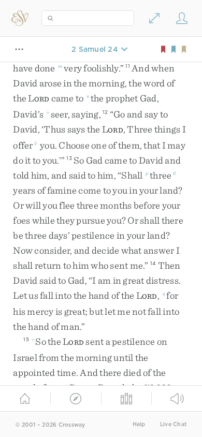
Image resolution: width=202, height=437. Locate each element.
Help (139, 424)
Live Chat (173, 424)
